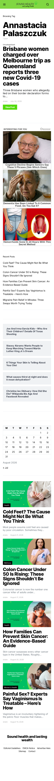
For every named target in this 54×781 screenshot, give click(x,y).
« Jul (5, 467)
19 (20, 447)
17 (6, 447)
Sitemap (22, 751)
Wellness (7, 563)
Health (6, 505)
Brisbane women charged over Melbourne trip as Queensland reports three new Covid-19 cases (27, 66)
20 (26, 447)
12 (20, 442)
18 (13, 447)
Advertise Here (43, 748)
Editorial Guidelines (12, 748)
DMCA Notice (29, 748)
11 (13, 442)
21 (34, 447)
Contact (32, 751)
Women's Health (10, 687)
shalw (5, 101)
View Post (10, 107)
